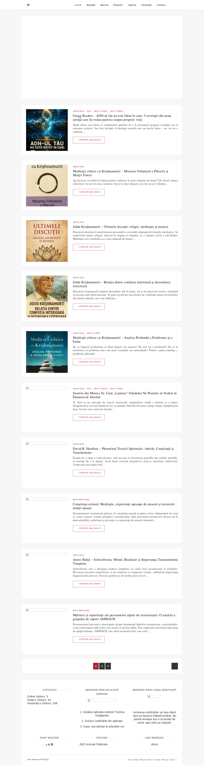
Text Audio (100, 111)
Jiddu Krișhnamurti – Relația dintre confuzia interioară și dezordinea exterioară (122, 284)
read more (89, 140)
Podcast (118, 4)
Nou (89, 111)
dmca (154, 744)
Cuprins (132, 4)
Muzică (104, 4)
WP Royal (44, 759)
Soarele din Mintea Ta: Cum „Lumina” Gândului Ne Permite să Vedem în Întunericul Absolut (125, 395)
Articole (78, 111)
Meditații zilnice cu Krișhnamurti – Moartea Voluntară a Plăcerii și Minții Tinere (120, 173)
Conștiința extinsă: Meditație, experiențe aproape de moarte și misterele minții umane (124, 506)
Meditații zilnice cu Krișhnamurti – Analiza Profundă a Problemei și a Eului (122, 339)
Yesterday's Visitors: (40, 703)
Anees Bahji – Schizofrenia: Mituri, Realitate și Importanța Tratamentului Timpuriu (125, 561)
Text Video (116, 111)
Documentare (81, 499)
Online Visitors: (36, 696)
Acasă (78, 4)
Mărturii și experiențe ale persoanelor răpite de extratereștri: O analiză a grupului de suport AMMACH (124, 617)
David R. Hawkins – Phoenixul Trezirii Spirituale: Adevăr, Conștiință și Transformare (123, 450)
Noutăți (91, 4)
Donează (147, 4)
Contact (161, 4)
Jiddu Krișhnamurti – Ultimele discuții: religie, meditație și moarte (120, 226)
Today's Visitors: (37, 699)
